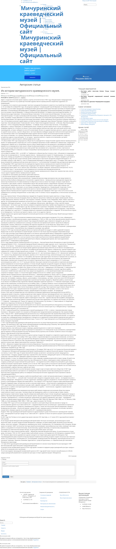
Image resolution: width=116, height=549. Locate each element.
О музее (44, 4)
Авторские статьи (49, 23)
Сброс (11, 476)
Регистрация (93, 0)
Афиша (46, 13)
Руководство (43, 501)
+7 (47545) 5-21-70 (27, 0)
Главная (28, 482)
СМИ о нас (47, 16)
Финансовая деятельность (47, 506)
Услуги (42, 509)
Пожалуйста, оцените (7, 97)
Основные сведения (45, 495)
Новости (44, 10)
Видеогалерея (48, 21)
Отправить (5, 476)
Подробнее (36, 539)
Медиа (44, 18)
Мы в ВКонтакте (64, 495)
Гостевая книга (49, 33)
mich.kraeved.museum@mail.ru (30, 2)
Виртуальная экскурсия (51, 9)
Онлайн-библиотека (50, 27)
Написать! (32, 77)
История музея (49, 6)
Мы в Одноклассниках (66, 498)
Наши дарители (49, 15)
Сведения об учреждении (51, 7)
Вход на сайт (86, 0)
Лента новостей (49, 12)
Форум (46, 29)
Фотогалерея (48, 19)
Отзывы (47, 24)
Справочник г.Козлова (51, 26)
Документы (43, 498)
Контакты (44, 32)
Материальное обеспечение (47, 503)
